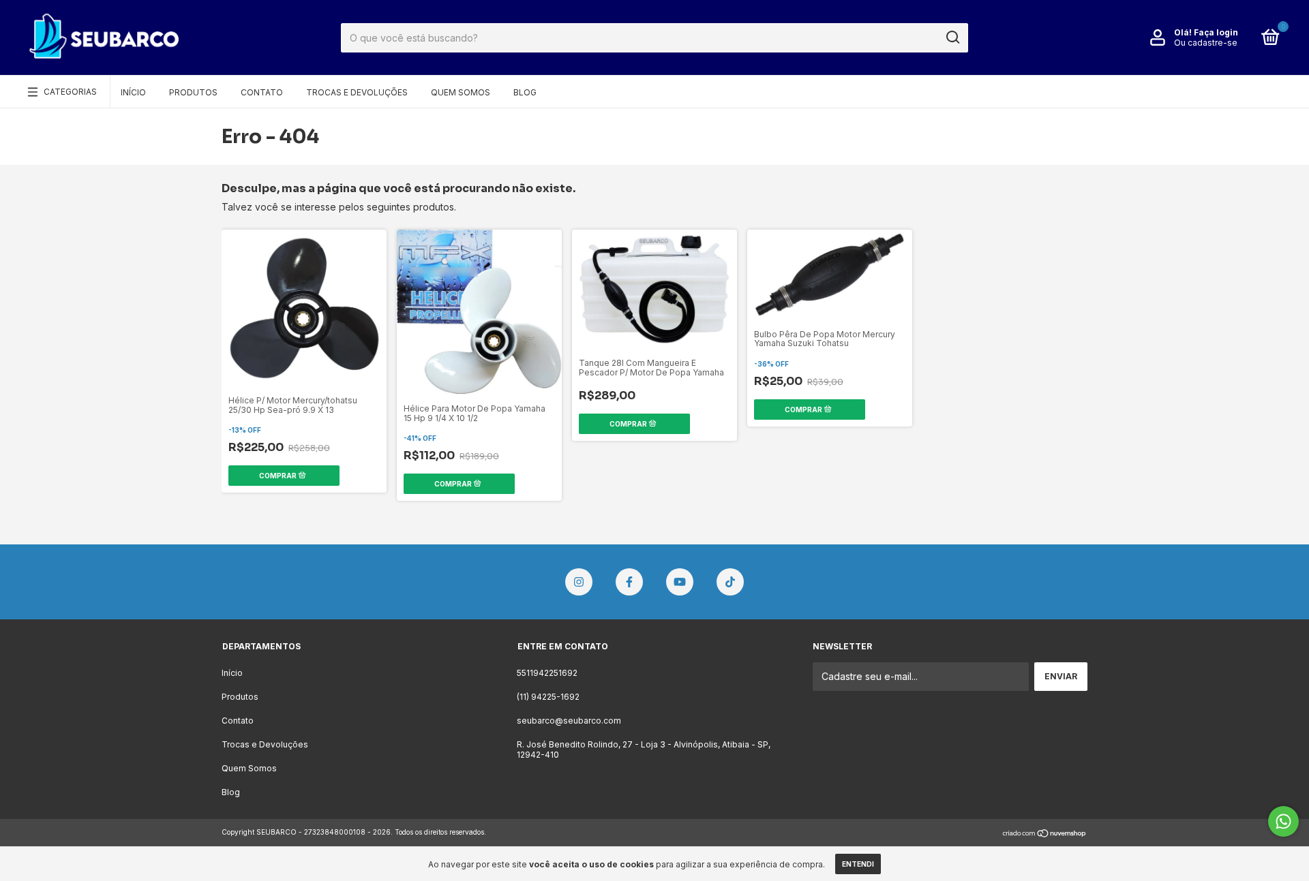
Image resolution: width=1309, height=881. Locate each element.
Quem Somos (460, 92)
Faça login (1216, 32)
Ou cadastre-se (1205, 42)
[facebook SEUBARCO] (629, 582)
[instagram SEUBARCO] (578, 582)
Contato (262, 92)
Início (133, 92)
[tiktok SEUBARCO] (730, 582)
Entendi (858, 864)
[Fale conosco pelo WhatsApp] (1283, 821)
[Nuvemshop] (1044, 833)
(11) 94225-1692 (548, 697)
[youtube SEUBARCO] (679, 582)
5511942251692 (547, 673)
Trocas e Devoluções (357, 92)
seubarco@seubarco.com (569, 720)
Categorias (70, 92)
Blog (525, 92)
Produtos (193, 92)
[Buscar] (952, 37)
